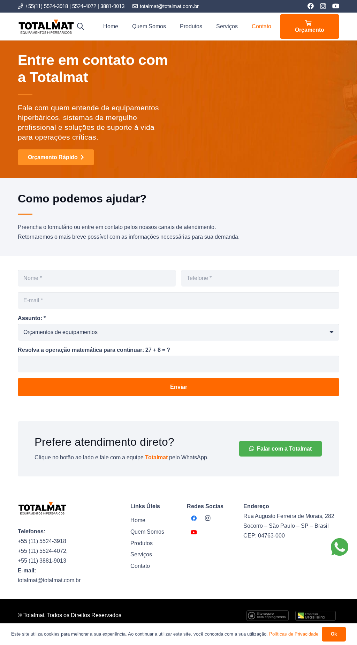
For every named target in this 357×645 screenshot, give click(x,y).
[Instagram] (323, 6)
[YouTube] (335, 6)
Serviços (141, 554)
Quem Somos (147, 532)
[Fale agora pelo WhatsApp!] (339, 546)
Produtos (141, 543)
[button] (80, 26)
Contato (140, 566)
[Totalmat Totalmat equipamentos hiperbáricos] (46, 27)
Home (137, 520)
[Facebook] (310, 6)
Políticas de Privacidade (293, 634)
